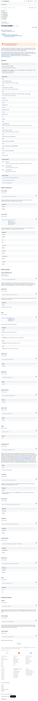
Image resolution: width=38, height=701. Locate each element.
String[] (18, 70)
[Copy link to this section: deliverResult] (7, 289)
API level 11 (5, 192)
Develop (9, 7)
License (5, 694)
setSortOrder (4, 150)
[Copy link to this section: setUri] (5, 577)
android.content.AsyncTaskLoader (9, 35)
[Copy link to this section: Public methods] (10, 269)
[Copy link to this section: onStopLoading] (8, 631)
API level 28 (7, 275)
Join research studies (29, 674)
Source (2, 662)
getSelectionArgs (5, 109)
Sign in (36, 1)
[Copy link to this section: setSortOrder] (8, 558)
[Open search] (24, 1)
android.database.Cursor (14, 34)
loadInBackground (5, 123)
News (2, 663)
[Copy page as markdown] (17, 26)
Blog (1, 665)
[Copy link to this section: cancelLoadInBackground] (13, 272)
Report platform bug (29, 670)
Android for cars (28, 662)
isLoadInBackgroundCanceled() (28, 457)
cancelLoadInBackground (6, 81)
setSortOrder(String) (25, 55)
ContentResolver (13, 48)
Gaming (14, 657)
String (26, 70)
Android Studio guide (16, 671)
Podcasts (2, 666)
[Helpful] (34, 7)
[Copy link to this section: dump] (4, 312)
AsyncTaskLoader (9, 31)
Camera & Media (15, 662)
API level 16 (5, 274)
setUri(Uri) (26, 54)
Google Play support (29, 673)
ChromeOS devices (28, 660)
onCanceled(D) (6, 462)
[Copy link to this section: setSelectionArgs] (9, 538)
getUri (3, 119)
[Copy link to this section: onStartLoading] (9, 616)
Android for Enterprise (4, 659)
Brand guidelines (9, 694)
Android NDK (15, 677)
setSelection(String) (5, 55)
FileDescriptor (12, 93)
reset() (30, 163)
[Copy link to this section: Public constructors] (13, 187)
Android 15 (2, 673)
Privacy (14, 663)
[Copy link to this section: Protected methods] (12, 597)
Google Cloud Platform (4, 689)
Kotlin (33, 27)
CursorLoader (4, 66)
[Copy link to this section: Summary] (7, 60)
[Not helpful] (36, 7)
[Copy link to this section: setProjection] (8, 498)
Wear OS (27, 659)
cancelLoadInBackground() (27, 458)
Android (2, 657)
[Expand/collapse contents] (6, 10)
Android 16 (2, 671)
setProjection (4, 136)
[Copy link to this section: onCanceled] (7, 474)
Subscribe (13, 696)
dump (3, 93)
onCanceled (4, 130)
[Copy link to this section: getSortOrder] (8, 408)
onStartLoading (8, 165)
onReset (7, 161)
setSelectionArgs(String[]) (15, 55)
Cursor (13, 31)
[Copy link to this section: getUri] (5, 426)
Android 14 (2, 674)
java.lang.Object (3, 33)
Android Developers (3, 7)
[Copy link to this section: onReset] (6, 600)
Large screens (28, 657)
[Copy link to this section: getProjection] (8, 353)
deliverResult (4, 87)
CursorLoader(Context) (5, 54)
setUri (3, 155)
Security (2, 660)
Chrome (2, 686)
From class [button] (10, 177)
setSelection (4, 141)
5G (13, 665)
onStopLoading (8, 169)
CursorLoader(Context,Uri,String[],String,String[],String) (12, 53)
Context (8, 66)
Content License (27, 647)
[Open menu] (1, 1)
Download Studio (15, 675)
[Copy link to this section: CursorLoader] (8, 191)
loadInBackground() (9, 284)
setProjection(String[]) (5, 56)
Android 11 (2, 679)
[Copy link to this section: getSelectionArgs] (9, 390)
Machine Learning (16, 659)
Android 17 (2, 670)
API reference (4, 4)
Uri (14, 70)
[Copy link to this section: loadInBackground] (10, 444)
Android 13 (2, 676)
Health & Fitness (15, 660)
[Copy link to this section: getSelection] (7, 372)
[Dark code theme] (36, 195)
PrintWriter (19, 93)
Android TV (27, 663)
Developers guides (16, 672)
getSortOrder (4, 114)
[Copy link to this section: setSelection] (7, 518)
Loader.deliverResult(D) (14, 455)
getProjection (4, 100)
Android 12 (2, 677)
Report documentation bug (30, 671)
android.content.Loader (6, 34)
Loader (34, 48)
